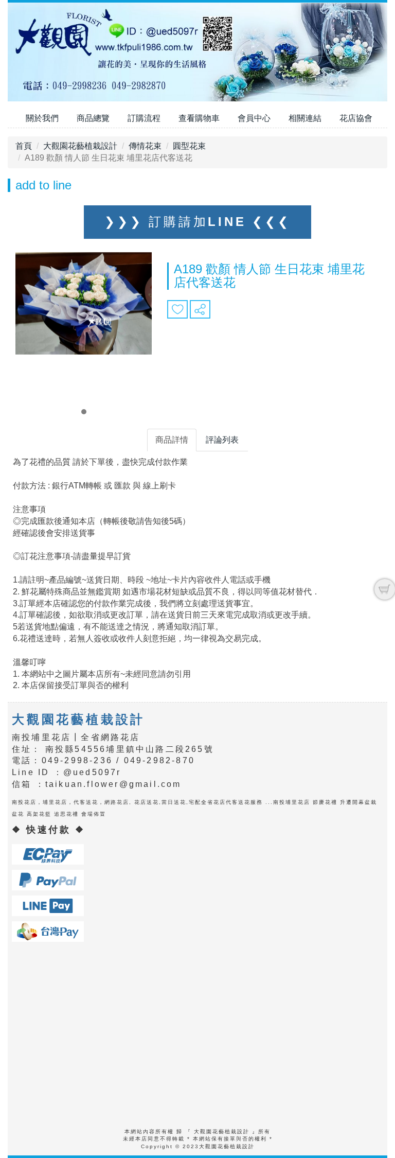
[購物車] (384, 589)
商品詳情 (171, 439)
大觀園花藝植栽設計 (80, 146)
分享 (200, 309)
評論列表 (222, 439)
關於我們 (42, 118)
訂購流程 (144, 118)
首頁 (23, 146)
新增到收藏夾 (177, 309)
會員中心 (254, 118)
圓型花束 (189, 146)
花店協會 (355, 118)
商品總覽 (93, 118)
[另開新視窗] (48, 854)
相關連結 (305, 118)
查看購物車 (199, 118)
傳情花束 (145, 146)
